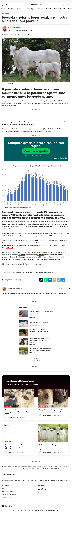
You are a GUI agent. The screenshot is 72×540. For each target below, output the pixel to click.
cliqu (38, 255)
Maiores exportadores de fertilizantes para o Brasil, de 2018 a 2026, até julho (41, 312)
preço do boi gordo (27, 480)
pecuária (41, 480)
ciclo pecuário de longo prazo (20, 272)
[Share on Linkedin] (50, 280)
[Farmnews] (35, 5)
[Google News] (39, 489)
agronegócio (64, 480)
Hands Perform (53, 510)
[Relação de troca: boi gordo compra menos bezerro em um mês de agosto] (53, 433)
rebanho (50, 272)
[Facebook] (67, 288)
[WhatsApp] (39, 492)
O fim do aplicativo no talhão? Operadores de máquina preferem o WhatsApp (18, 447)
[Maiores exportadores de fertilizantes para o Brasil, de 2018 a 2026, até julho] (23, 313)
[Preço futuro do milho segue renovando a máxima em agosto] (23, 332)
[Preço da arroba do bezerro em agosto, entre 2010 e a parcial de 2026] (19, 398)
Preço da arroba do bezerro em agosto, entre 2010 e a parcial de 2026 (17, 412)
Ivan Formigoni (16, 27)
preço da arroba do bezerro (38, 272)
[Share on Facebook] (15, 34)
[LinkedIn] (69, 288)
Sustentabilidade (34, 325)
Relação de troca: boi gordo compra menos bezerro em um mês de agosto (52, 447)
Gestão (8, 441)
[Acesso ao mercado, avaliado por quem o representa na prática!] (23, 323)
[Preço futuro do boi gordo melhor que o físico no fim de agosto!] (53, 398)
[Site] (65, 288)
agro (35, 480)
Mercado (5, 13)
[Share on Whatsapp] (46, 280)
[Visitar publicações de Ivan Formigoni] (5, 29)
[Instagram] (42, 489)
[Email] (54, 280)
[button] (3, 5)
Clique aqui (21, 124)
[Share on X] (18, 34)
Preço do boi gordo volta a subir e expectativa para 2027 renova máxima (39, 340)
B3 (46, 480)
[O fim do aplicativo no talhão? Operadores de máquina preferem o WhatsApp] (19, 433)
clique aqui (35, 240)
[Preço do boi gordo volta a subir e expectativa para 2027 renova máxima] (23, 341)
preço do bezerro (53, 480)
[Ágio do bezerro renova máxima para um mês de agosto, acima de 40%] (23, 351)
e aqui (42, 255)
